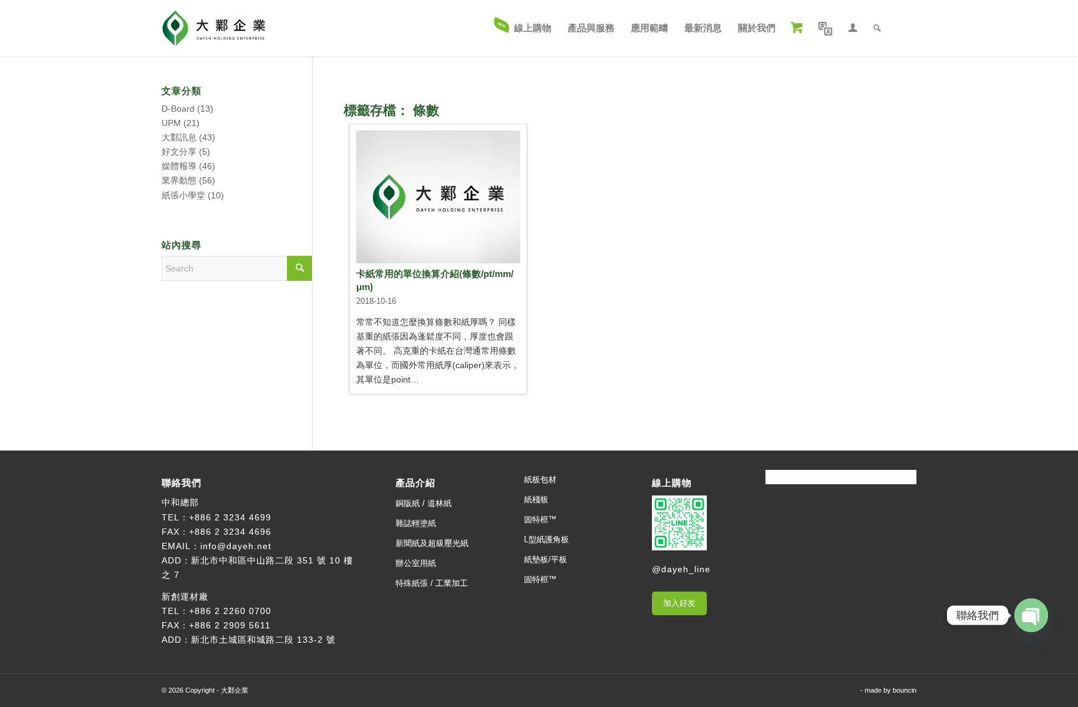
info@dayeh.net (235, 546)
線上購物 (672, 482)
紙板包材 (540, 479)
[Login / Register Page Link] (852, 28)
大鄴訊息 (179, 137)
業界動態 (179, 180)
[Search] (877, 28)
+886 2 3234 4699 (230, 517)
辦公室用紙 (416, 563)
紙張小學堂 (183, 195)
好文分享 (179, 152)
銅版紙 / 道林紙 (424, 503)
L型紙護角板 (546, 539)
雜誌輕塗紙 (416, 523)
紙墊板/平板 (545, 559)
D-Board (178, 109)
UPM (171, 123)
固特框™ (540, 519)
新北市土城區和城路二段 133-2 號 (263, 640)
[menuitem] (523, 28)
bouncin (904, 690)
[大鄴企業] (214, 28)
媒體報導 (179, 166)
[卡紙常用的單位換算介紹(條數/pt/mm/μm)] (438, 196)
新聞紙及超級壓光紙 (432, 543)
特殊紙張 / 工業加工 (432, 583)
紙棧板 (536, 499)
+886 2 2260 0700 (230, 611)
